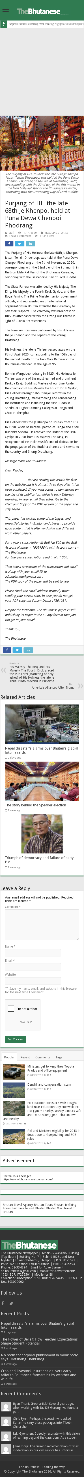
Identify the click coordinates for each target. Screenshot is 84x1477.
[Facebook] (5, 1303)
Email (10, 960)
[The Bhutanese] (42, 10)
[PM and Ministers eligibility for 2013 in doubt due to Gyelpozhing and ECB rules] (14, 1136)
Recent (25, 1057)
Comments (42, 1057)
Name (10, 946)
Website (10, 974)
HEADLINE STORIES (56, 232)
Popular (9, 1057)
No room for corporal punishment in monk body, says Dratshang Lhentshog (40, 1357)
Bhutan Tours (43, 1204)
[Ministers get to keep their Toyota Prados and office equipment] (14, 1072)
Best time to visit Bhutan (28, 1208)
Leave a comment (20, 236)
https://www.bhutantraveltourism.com (27, 1179)
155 (24, 1123)
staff (11, 232)
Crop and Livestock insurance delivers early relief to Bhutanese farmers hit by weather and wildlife (38, 1375)
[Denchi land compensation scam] (14, 1090)
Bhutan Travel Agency (18, 1204)
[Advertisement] (42, 72)
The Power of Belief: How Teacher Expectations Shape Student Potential (39, 1341)
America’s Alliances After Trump (53, 686)
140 (49, 1143)
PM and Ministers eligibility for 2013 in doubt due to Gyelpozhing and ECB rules (53, 1134)
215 (49, 1089)
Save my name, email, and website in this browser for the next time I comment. (41, 990)
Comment (13, 907)
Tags (59, 1057)
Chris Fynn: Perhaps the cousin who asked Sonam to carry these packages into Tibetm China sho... (42, 1422)
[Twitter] (13, 1303)
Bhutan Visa (54, 1208)
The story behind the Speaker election (35, 805)
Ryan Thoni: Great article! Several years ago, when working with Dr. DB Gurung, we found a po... (45, 1407)
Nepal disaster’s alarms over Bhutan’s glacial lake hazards (37, 1325)
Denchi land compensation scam (49, 1084)
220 (49, 1075)
